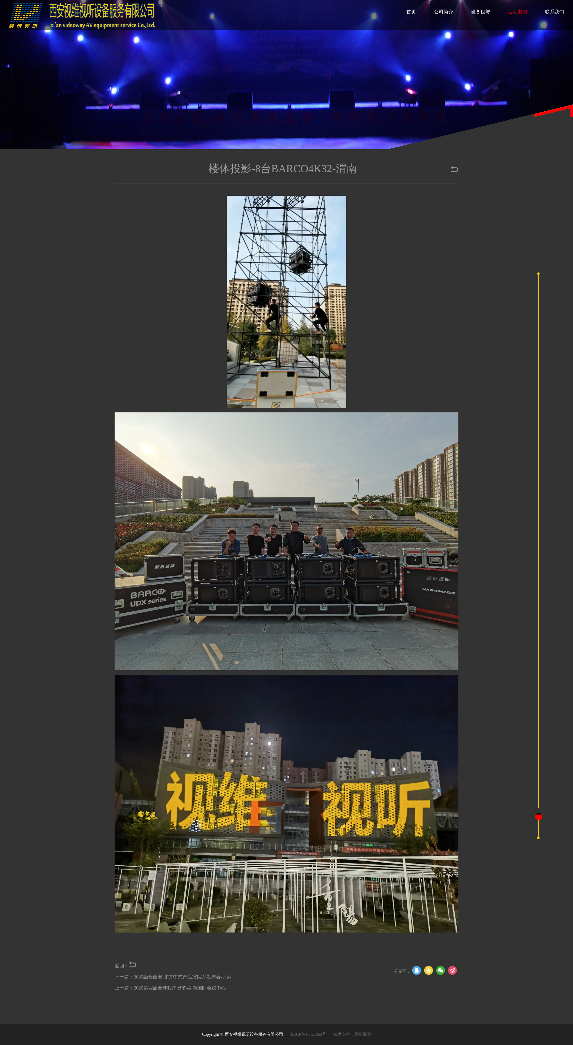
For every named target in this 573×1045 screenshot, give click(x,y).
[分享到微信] (440, 970)
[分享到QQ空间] (428, 970)
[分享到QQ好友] (416, 970)
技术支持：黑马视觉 (352, 1034)
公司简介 (443, 11)
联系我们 (554, 11)
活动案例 (517, 11)
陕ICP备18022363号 (308, 1034)
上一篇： (170, 987)
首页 (411, 11)
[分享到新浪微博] (452, 970)
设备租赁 (480, 11)
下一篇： (173, 976)
